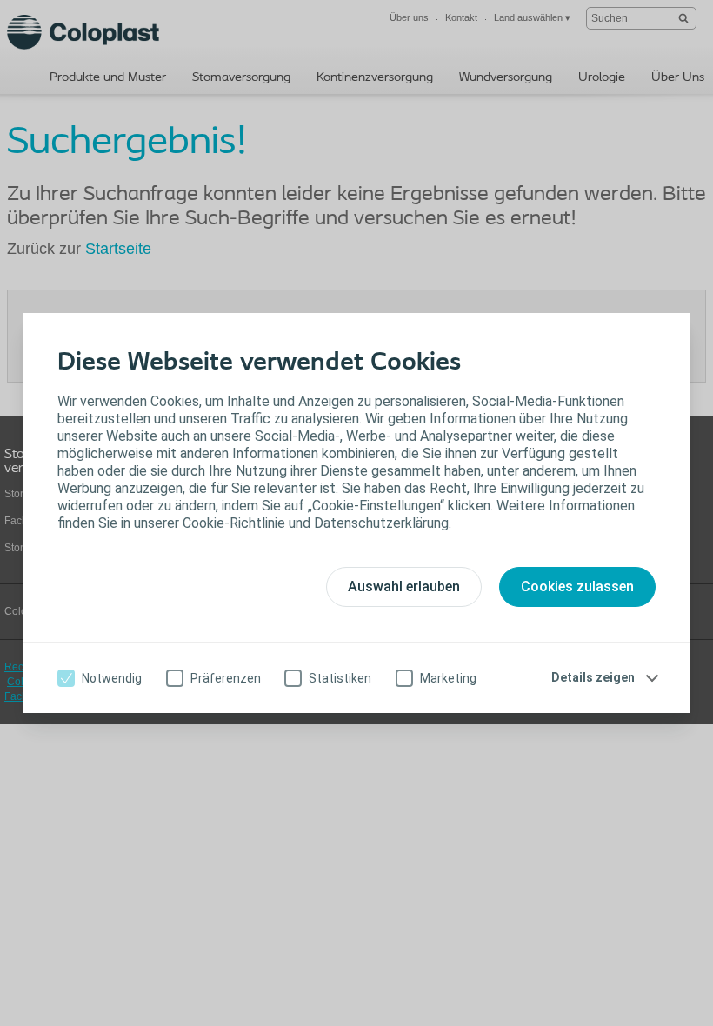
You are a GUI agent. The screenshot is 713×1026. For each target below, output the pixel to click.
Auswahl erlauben (404, 586)
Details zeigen (593, 677)
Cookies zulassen (577, 586)
